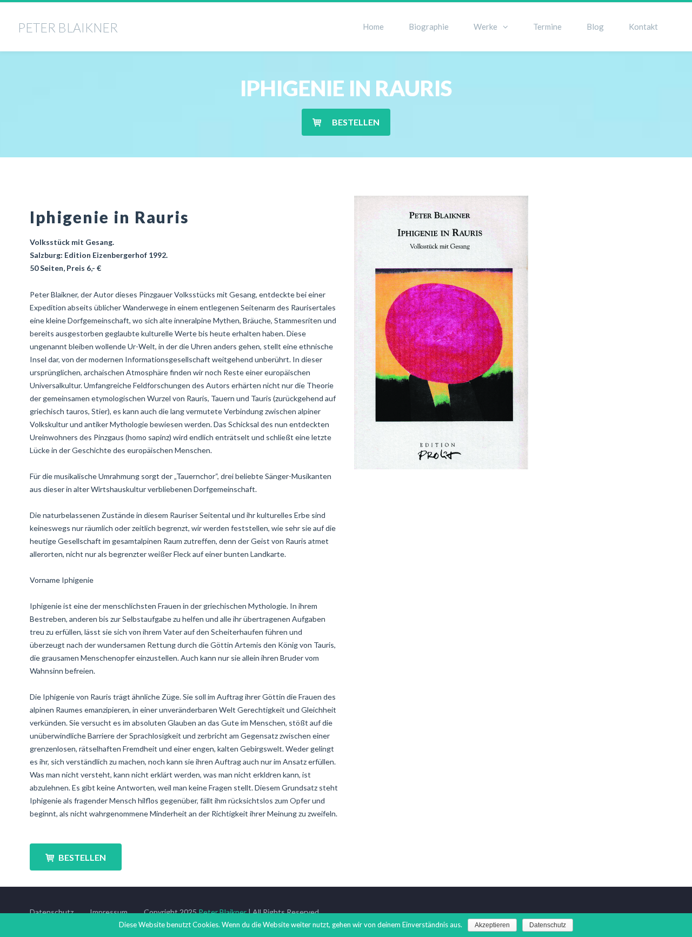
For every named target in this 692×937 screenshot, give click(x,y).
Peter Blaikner (222, 911)
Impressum (109, 911)
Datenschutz (52, 911)
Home (373, 26)
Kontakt (643, 26)
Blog (595, 26)
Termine (547, 26)
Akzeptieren (492, 925)
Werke (485, 26)
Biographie (429, 26)
